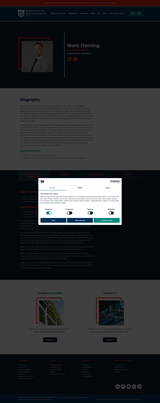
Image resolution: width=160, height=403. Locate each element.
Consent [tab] (52, 187)
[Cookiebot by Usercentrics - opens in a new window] (111, 181)
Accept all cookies (106, 220)
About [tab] (108, 187)
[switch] (69, 212)
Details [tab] (80, 187)
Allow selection (80, 220)
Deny (53, 220)
